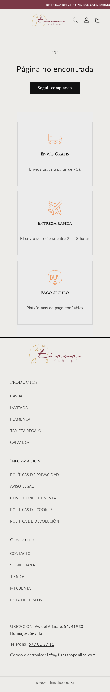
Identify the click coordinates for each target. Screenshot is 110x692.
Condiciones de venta (33, 498)
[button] (10, 20)
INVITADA (19, 408)
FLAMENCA (20, 419)
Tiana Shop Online (61, 682)
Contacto (20, 553)
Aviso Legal (22, 486)
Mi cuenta (20, 588)
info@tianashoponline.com (71, 654)
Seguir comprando (55, 87)
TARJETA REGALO (25, 431)
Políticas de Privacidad (34, 475)
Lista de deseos (26, 600)
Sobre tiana (22, 565)
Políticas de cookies (31, 509)
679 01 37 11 (41, 644)
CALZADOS (20, 442)
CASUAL (17, 396)
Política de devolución (34, 521)
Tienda (17, 576)
